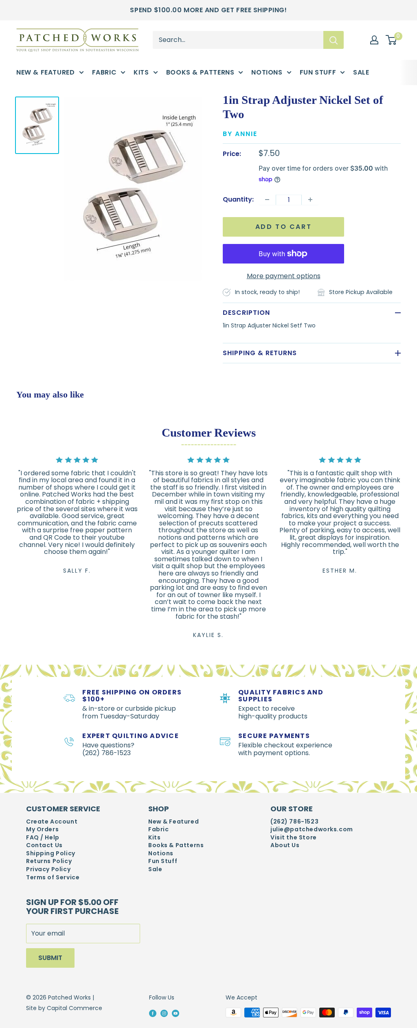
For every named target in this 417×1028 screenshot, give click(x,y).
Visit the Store (293, 837)
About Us (285, 845)
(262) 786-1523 (294, 822)
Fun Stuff (318, 72)
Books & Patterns (200, 72)
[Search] (333, 40)
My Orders (42, 829)
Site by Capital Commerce (64, 1008)
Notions (266, 72)
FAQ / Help (42, 837)
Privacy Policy (48, 869)
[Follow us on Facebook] (152, 1013)
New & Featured (45, 72)
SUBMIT (50, 957)
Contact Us (44, 845)
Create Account (51, 822)
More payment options (283, 276)
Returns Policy (49, 861)
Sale (361, 72)
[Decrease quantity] (267, 199)
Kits (141, 72)
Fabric (104, 72)
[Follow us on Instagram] (164, 1013)
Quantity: (238, 199)
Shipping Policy (50, 853)
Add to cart (283, 226)
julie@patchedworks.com (311, 829)
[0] (391, 40)
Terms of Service (52, 877)
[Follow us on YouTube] (175, 1013)
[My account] (374, 39)
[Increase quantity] (310, 200)
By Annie (240, 133)
